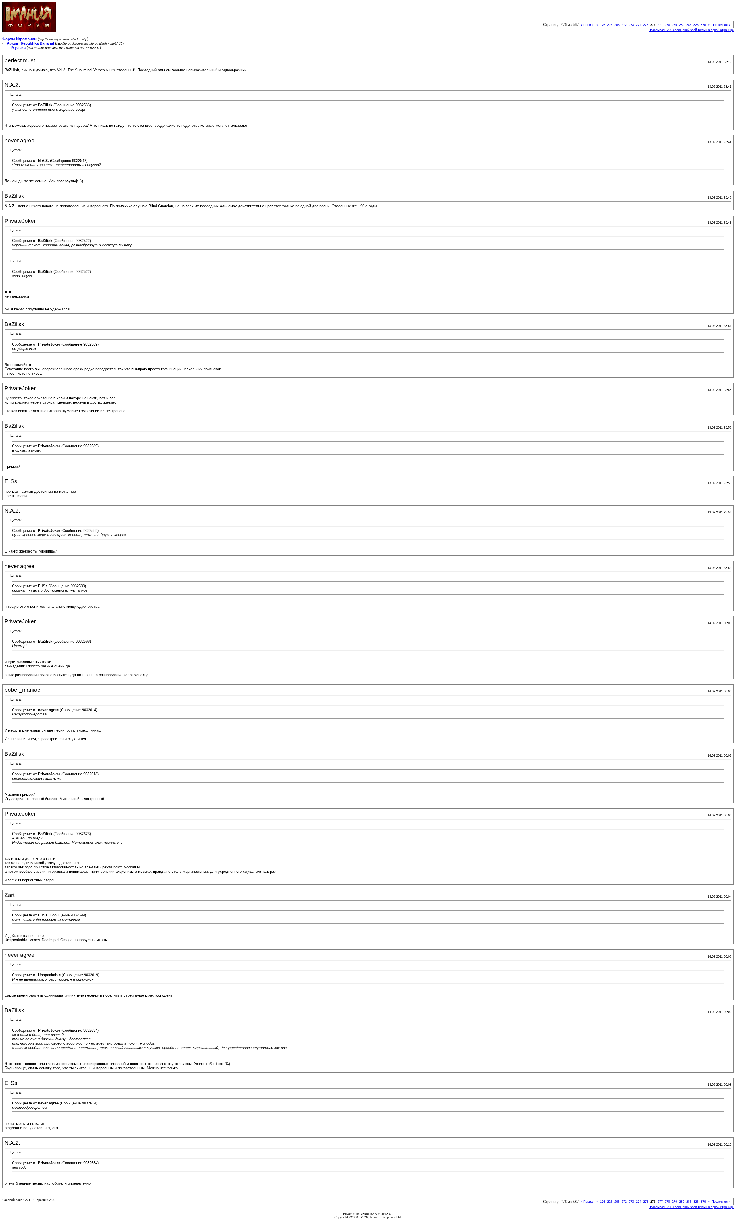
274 (638, 24)
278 (667, 24)
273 (631, 24)
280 (681, 24)
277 (660, 24)
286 (688, 24)
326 (696, 24)
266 (617, 24)
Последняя (721, 24)
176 (602, 24)
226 (609, 24)
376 (703, 24)
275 (645, 24)
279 (674, 24)
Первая (587, 24)
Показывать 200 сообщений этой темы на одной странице (691, 30)
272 (624, 24)
